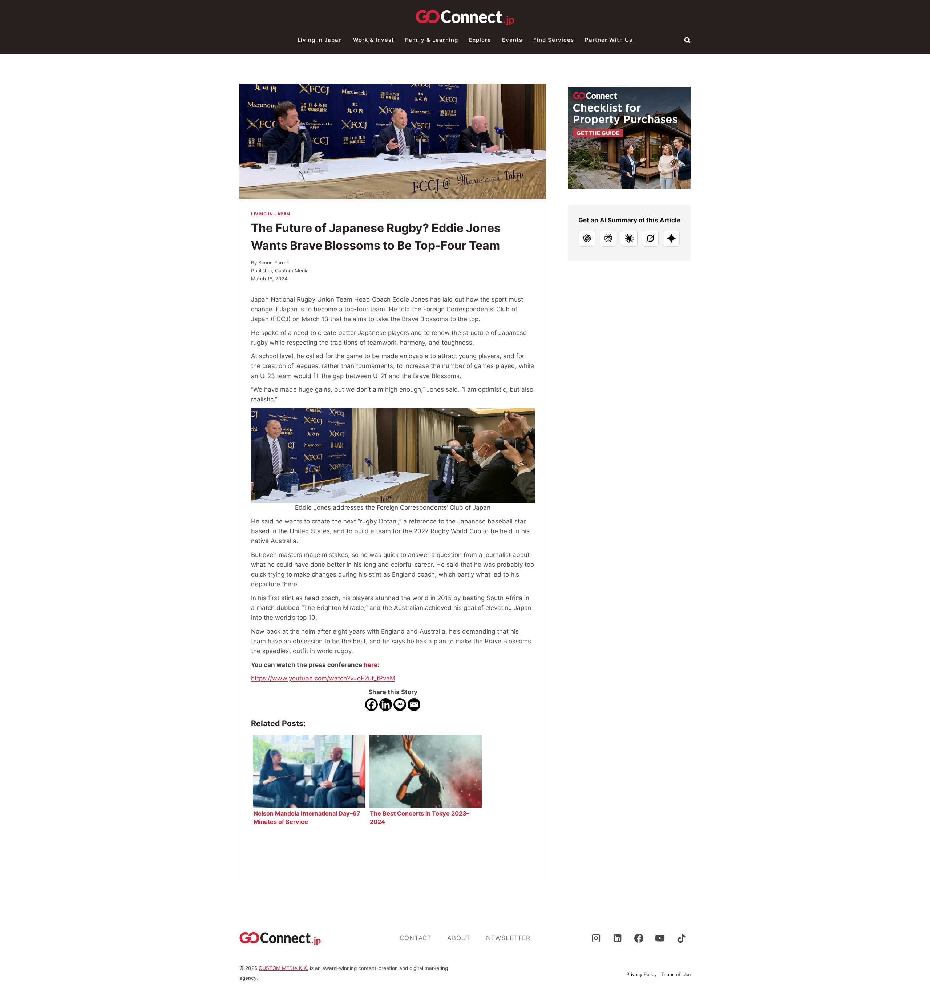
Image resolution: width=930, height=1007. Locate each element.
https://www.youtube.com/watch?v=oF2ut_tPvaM (323, 678)
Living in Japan (320, 39)
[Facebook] (371, 704)
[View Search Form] (687, 40)
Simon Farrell (273, 263)
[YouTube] (660, 938)
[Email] (414, 704)
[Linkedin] (385, 704)
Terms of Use (676, 974)
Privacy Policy (641, 974)
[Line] (399, 704)
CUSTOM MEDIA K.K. (283, 968)
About (458, 938)
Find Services (553, 39)
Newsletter (508, 938)
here (370, 664)
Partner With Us (608, 39)
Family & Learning (431, 39)
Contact (416, 938)
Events (512, 39)
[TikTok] (681, 938)
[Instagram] (596, 938)
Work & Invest (373, 39)
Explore (480, 39)
